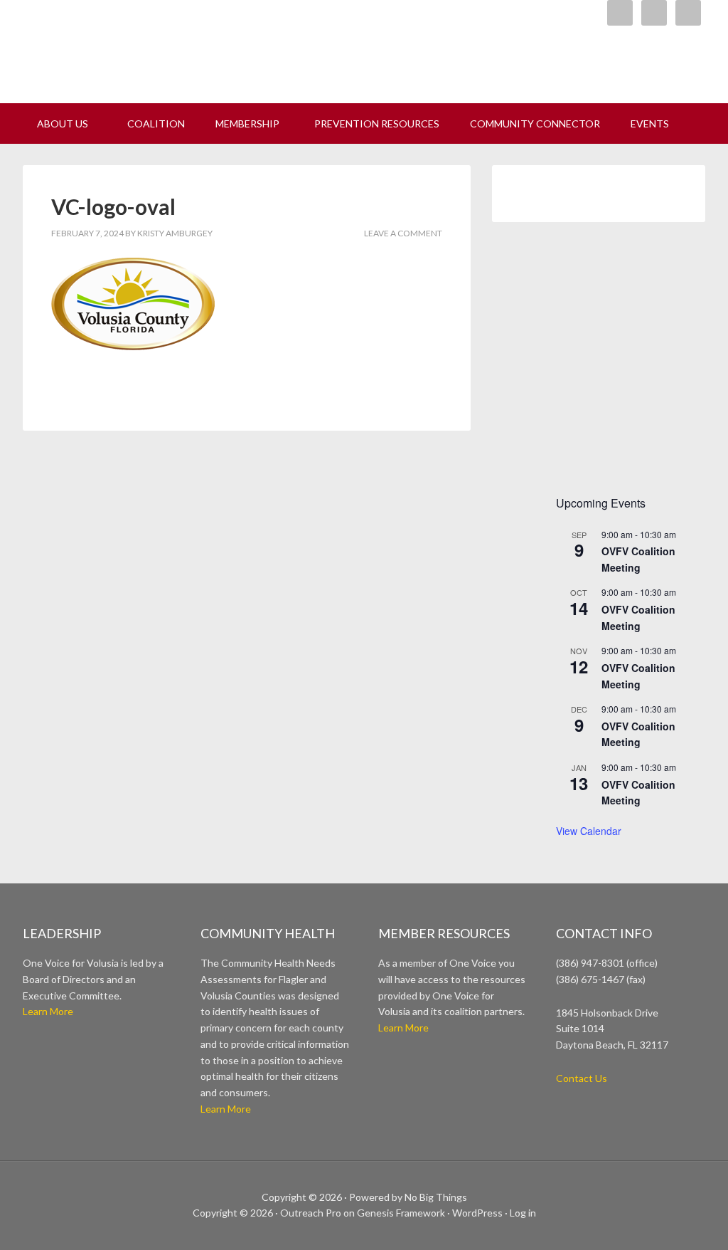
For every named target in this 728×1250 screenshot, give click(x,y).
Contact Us (581, 1078)
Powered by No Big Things (408, 1197)
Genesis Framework (401, 1213)
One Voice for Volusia (200, 46)
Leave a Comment (403, 233)
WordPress (477, 1213)
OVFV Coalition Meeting (638, 734)
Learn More (48, 1011)
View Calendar (588, 831)
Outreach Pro (310, 1213)
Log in (523, 1213)
